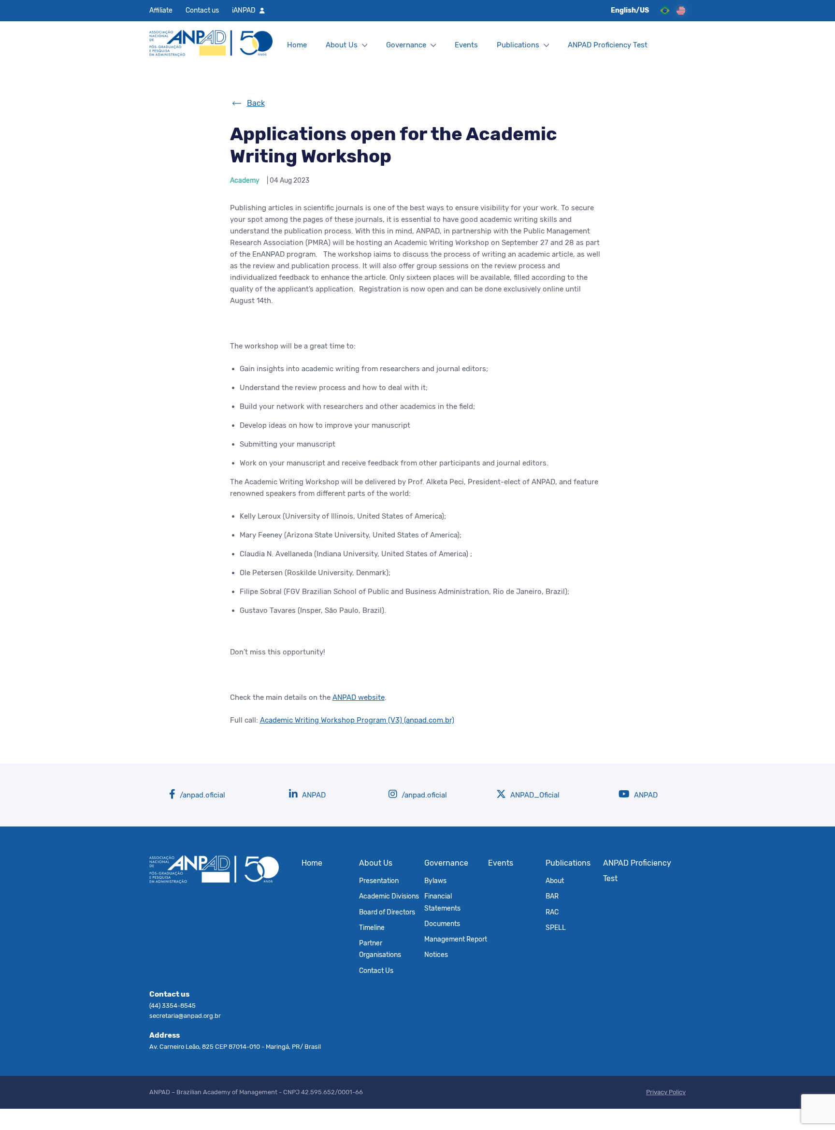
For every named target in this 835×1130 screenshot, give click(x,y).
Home (297, 45)
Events (466, 45)
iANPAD (244, 10)
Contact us (202, 10)
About (555, 880)
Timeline (372, 927)
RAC (552, 912)
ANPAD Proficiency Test (608, 45)
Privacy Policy (666, 1092)
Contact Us (376, 970)
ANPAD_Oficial (534, 795)
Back (256, 103)
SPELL (556, 927)
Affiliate (161, 10)
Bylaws (435, 880)
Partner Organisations (380, 948)
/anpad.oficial (201, 795)
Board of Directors (387, 912)
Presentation (379, 880)
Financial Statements (442, 902)
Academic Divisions (389, 896)
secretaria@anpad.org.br (185, 1015)
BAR (552, 896)
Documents (442, 923)
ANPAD (313, 795)
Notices (436, 954)
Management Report (455, 939)
